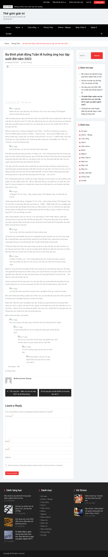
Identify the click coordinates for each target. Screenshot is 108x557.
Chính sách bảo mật (76, 2)
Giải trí (83, 142)
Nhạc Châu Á (81, 27)
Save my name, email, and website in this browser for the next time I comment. (35, 465)
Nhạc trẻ (84, 169)
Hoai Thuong (27, 62)
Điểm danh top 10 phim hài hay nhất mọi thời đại (94, 498)
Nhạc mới (84, 165)
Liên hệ (88, 2)
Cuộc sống (32, 27)
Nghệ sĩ (94, 27)
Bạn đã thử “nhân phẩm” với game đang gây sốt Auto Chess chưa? (94, 511)
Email (7, 449)
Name (7, 441)
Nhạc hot (84, 161)
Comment (8, 416)
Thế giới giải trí (14, 13)
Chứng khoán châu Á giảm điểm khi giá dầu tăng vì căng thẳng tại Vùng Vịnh (91, 111)
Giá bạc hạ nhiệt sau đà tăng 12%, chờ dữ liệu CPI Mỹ (24, 508)
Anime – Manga (64, 27)
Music (18, 27)
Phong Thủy (48, 27)
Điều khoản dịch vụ (59, 2)
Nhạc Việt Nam (86, 173)
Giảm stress (85, 146)
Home (8, 27)
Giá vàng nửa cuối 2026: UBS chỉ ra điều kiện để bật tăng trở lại (92, 90)
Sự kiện (8, 34)
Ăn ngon (84, 131)
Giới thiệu (46, 2)
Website (8, 457)
